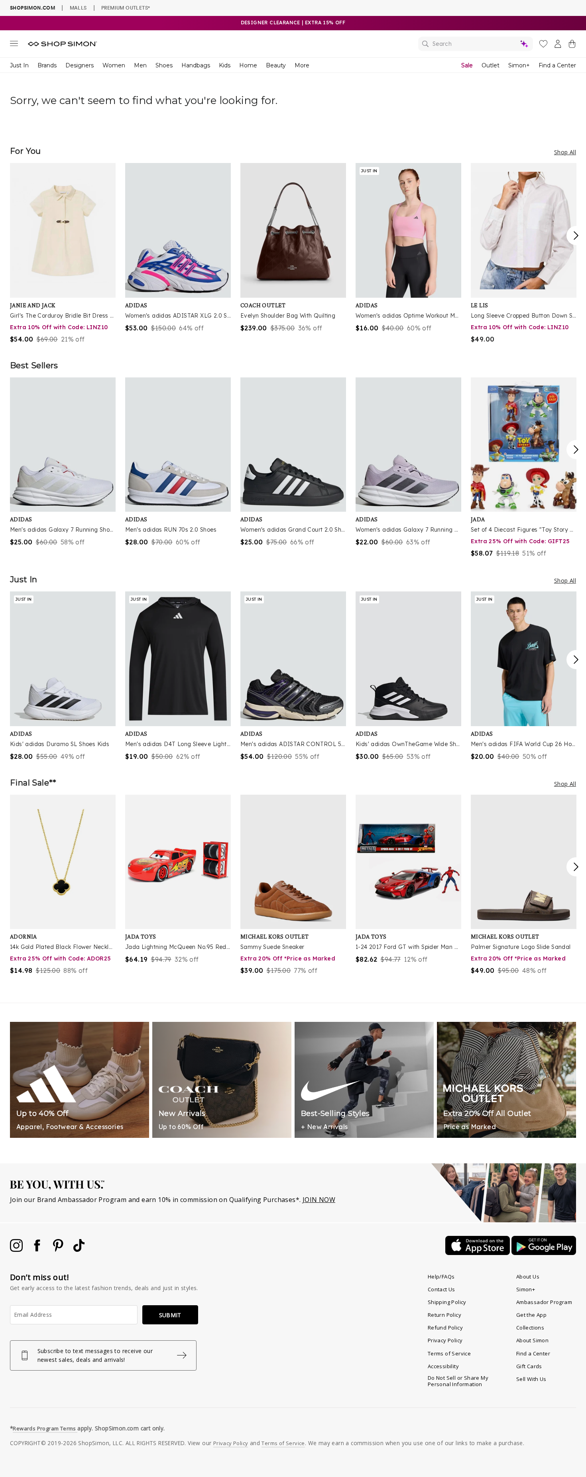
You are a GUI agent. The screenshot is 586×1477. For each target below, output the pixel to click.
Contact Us (441, 1289)
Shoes (164, 65)
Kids (224, 65)
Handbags (195, 65)
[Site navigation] (14, 45)
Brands (47, 65)
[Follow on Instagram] (17, 1249)
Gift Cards (529, 1366)
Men (140, 65)
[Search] (475, 44)
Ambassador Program (544, 1302)
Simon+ (519, 65)
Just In (19, 65)
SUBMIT (170, 1315)
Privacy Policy (445, 1340)
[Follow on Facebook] (38, 1249)
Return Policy (444, 1314)
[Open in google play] (543, 1252)
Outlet (490, 65)
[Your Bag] (572, 45)
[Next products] (576, 235)
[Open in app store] (478, 1252)
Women (113, 65)
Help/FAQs (441, 1276)
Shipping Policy (447, 1302)
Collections (530, 1327)
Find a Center (557, 65)
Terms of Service (449, 1353)
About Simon (532, 1340)
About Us (527, 1276)
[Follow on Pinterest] (59, 1249)
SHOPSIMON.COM (32, 8)
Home (248, 65)
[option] (62, 253)
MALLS (78, 7)
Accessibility (443, 1366)
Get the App (531, 1314)
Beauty (276, 65)
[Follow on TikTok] (79, 1249)
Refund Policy (445, 1327)
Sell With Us (531, 1379)
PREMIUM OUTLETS (125, 7)
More (302, 65)
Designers (79, 65)
